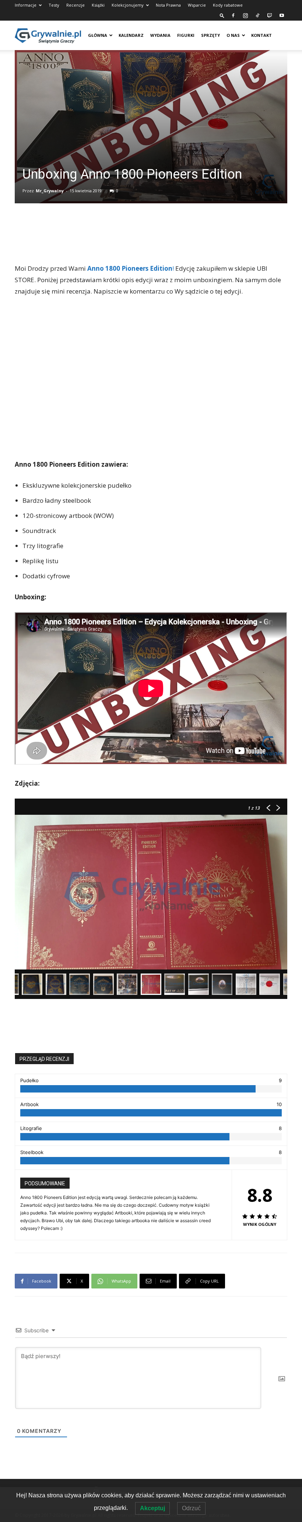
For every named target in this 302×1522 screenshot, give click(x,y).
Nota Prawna (168, 5)
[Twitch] (269, 15)
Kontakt (261, 35)
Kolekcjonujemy (128, 5)
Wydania (160, 35)
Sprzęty (210, 35)
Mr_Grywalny (50, 190)
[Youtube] (281, 15)
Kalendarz (131, 35)
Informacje (25, 5)
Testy (54, 5)
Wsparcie (197, 5)
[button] (222, 15)
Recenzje (75, 5)
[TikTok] (257, 15)
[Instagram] (245, 15)
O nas (233, 35)
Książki (98, 5)
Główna (97, 35)
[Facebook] (233, 15)
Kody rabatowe (228, 5)
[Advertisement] (151, 244)
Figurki (185, 35)
